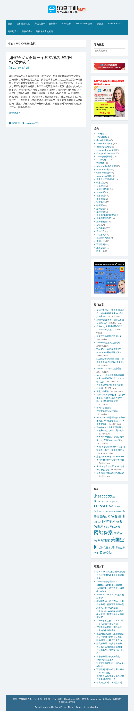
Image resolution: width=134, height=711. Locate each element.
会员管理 (100, 185)
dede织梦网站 (103, 140)
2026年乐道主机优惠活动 (108, 342)
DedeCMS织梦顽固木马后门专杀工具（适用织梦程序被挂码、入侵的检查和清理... (110, 398)
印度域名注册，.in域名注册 (109, 682)
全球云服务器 (102, 189)
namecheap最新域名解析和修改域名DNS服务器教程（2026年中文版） (110, 420)
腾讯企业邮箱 (102, 391)
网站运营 (12, 31)
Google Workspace (105, 153)
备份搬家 (100, 198)
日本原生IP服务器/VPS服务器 (110, 472)
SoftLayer (114, 506)
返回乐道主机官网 (44, 31)
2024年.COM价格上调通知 (108, 368)
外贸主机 (109, 521)
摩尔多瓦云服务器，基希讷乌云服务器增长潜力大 (110, 677)
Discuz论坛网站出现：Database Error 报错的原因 (109, 583)
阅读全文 (14, 112)
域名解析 (97, 522)
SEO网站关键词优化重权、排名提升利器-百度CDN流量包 (110, 360)
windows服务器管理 (106, 166)
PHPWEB (101, 505)
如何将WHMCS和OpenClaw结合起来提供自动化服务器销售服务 (110, 575)
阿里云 (99, 250)
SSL (96, 511)
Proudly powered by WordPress (50, 707)
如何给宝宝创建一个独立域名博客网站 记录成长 (40, 59)
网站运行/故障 (103, 237)
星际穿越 (100, 211)
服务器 (52, 23)
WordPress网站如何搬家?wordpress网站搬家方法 (108, 351)
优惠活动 (100, 182)
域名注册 (118, 516)
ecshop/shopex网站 (106, 149)
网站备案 (100, 234)
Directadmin (101, 501)
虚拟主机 (100, 241)
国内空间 (105, 516)
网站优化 (100, 231)
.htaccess (103, 496)
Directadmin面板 (84, 23)
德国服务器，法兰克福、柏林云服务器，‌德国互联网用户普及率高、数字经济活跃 (110, 604)
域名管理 (100, 195)
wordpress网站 (103, 175)
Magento (113, 501)
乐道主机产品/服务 (105, 179)
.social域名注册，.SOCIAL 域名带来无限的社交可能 (109, 622)
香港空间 (106, 552)
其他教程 (100, 192)
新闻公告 (26, 31)
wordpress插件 (103, 172)
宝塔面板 (100, 202)
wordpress (113, 23)
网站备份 (115, 526)
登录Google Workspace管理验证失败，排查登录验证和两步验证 (110, 614)
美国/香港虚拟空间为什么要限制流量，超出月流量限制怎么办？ (110, 450)
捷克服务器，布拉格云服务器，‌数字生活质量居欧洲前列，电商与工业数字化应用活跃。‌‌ (110, 648)
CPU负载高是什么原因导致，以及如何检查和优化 (110, 629)
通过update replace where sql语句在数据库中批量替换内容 (110, 458)
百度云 (106, 527)
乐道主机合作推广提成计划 (109, 336)
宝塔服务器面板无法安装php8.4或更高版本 (108, 658)
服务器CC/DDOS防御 (106, 214)
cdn (113, 497)
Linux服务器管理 (104, 156)
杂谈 (98, 224)
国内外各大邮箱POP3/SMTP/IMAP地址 (107, 409)
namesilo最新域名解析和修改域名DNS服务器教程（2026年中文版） (110, 378)
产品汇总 (38, 23)
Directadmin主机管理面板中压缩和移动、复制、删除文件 (110, 429)
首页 (10, 23)
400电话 (100, 133)
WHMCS (100, 162)
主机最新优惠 (23, 23)
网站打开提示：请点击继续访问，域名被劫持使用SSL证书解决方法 (110, 313)
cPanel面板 (66, 23)
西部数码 (100, 244)
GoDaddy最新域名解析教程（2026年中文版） (109, 328)
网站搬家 (104, 540)
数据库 (100, 23)
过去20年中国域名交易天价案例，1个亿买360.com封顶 (110, 438)
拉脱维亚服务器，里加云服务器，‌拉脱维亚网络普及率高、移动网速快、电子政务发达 (110, 637)
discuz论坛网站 (103, 146)
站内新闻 (16, 123)
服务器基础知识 (103, 218)
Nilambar (94, 707)
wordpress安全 (103, 169)
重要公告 (100, 247)
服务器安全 (101, 221)
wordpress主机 (32, 123)
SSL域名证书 (102, 159)
